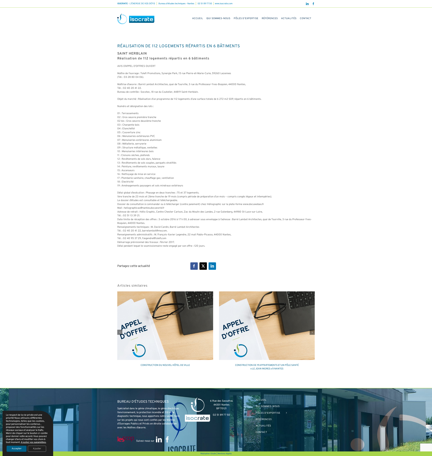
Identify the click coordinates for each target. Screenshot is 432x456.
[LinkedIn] (159, 439)
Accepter (16, 448)
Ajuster (37, 448)
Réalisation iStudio (208, 453)
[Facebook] (167, 439)
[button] (119, 332)
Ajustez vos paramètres (33, 442)
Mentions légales (225, 453)
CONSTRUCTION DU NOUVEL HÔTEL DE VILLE (165, 365)
